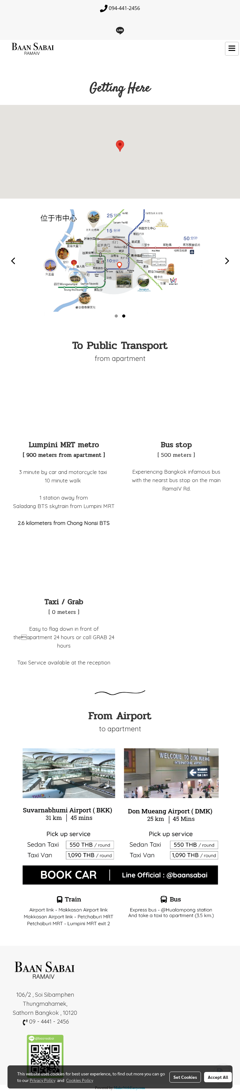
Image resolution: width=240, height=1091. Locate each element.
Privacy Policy (42, 1080)
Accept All (218, 1077)
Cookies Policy (79, 1080)
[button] (120, 146)
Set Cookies (185, 1077)
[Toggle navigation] (232, 49)
